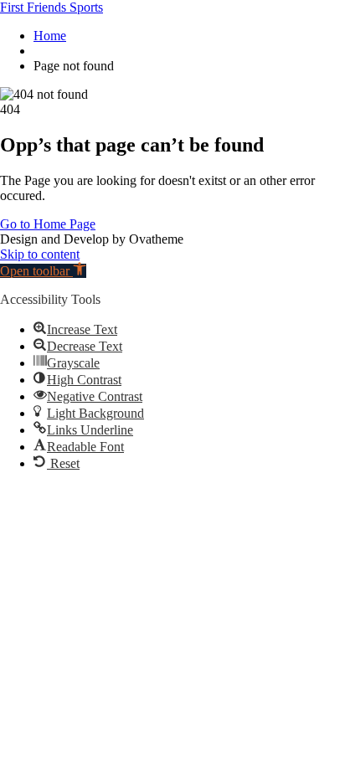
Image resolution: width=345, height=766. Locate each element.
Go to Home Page (47, 224)
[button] (43, 271)
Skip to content (40, 254)
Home (49, 35)
